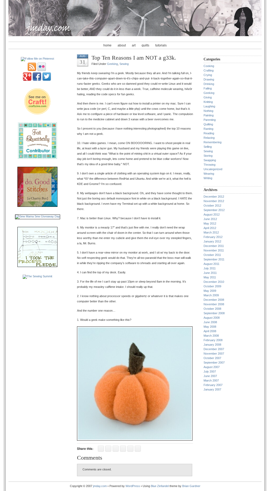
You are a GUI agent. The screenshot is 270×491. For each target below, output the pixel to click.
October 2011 (212, 254)
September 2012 (214, 210)
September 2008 (214, 313)
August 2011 (211, 263)
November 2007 (214, 353)
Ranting (208, 128)
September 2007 (214, 362)
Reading (209, 133)
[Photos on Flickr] (41, 69)
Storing (208, 155)
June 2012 (210, 219)
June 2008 (210, 322)
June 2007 (210, 376)
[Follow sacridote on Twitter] (46, 79)
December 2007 (214, 349)
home (107, 45)
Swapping (210, 160)
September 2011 (214, 259)
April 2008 (210, 331)
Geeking (112, 63)
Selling (208, 146)
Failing (208, 88)
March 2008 (211, 335)
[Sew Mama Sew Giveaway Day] (37, 216)
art (134, 45)
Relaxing (209, 137)
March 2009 (211, 295)
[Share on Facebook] (101, 449)
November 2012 (214, 201)
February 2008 (213, 340)
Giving (208, 97)
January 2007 (212, 389)
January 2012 (212, 241)
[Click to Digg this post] (130, 449)
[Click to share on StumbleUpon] (116, 449)
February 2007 (213, 385)
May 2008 (210, 326)
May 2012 (210, 223)
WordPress (133, 486)
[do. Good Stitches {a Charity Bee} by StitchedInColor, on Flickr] (37, 205)
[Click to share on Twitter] (108, 449)
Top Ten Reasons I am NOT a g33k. (133, 57)
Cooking (209, 66)
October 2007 (212, 358)
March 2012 (211, 232)
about (122, 45)
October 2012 (212, 205)
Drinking (209, 83)
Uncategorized (213, 169)
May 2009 (210, 290)
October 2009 (212, 286)
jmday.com (100, 486)
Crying (208, 75)
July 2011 (210, 268)
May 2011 (210, 277)
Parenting (210, 119)
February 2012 (213, 237)
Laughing (209, 106)
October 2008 (212, 308)
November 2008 (214, 304)
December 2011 (214, 245)
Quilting (208, 124)
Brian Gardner (191, 486)
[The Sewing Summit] (37, 276)
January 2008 (212, 344)
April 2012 (210, 228)
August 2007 (212, 367)
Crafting (209, 70)
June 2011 (210, 272)
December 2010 (214, 281)
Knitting (208, 101)
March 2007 (211, 380)
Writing (208, 178)
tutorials (161, 45)
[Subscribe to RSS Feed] (32, 69)
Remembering (212, 142)
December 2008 (214, 299)
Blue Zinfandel (160, 486)
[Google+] (27, 79)
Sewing (124, 63)
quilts (145, 45)
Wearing (209, 173)
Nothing (208, 110)
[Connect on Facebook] (37, 79)
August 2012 (212, 214)
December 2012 (214, 196)
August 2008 (212, 317)
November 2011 (214, 250)
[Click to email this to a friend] (138, 449)
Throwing (209, 164)
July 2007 (210, 371)
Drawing (209, 79)
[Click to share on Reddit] (123, 449)
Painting (209, 115)
